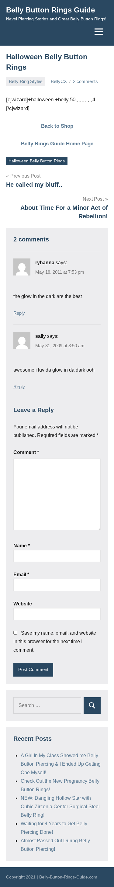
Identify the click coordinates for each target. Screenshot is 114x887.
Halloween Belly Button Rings (37, 160)
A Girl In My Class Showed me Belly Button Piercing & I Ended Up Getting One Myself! (61, 764)
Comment (26, 452)
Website (22, 603)
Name (21, 545)
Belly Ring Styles (26, 81)
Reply (19, 313)
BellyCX (59, 81)
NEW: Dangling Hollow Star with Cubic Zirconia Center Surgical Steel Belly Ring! (60, 806)
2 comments (85, 81)
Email (21, 574)
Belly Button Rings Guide (50, 10)
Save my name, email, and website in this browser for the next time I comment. (54, 641)
